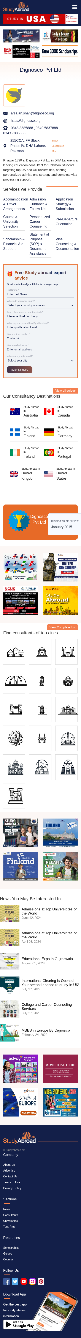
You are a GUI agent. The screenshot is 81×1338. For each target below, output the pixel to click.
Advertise (9, 1170)
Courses (8, 1259)
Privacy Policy (12, 1188)
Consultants (10, 1215)
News (6, 1209)
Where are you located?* (20, 356)
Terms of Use (11, 1182)
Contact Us (10, 1176)
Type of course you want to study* (25, 312)
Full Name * (13, 290)
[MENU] (75, 7)
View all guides (65, 390)
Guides (7, 1253)
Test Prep (9, 1226)
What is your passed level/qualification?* (28, 323)
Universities (10, 1220)
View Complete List (62, 627)
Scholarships (11, 1247)
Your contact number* (18, 334)
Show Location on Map (58, 145)
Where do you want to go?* (21, 301)
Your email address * (18, 345)
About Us (9, 1164)
